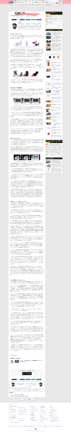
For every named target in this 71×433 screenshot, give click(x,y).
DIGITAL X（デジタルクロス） (23, 414)
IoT (43, 4)
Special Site (50, 30)
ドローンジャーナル (13, 414)
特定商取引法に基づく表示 (59, 426)
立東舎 (32, 412)
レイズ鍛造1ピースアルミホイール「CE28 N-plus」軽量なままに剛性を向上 (56, 33)
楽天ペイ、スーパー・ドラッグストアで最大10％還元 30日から (56, 101)
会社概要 (45, 426)
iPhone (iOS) (33, 4)
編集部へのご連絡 (32, 426)
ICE (50, 406)
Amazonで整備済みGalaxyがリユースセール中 (55, 23)
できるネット (12, 420)
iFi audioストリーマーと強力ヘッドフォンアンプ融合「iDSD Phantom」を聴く (56, 49)
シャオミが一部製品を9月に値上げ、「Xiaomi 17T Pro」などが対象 (56, 114)
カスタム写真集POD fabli (55, 418)
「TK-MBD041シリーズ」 (22, 65)
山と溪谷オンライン (34, 415)
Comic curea (53, 409)
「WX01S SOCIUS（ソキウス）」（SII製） (33, 67)
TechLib (42, 422)
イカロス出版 (42, 406)
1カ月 (60, 14)
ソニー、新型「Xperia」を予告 (52, 19)
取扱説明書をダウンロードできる (18, 177)
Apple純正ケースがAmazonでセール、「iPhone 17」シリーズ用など (56, 66)
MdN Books (43, 417)
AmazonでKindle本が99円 (55, 107)
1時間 (48, 14)
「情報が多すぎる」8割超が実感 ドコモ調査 (54, 18)
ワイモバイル (23, 4)
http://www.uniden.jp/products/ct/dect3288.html (19, 396)
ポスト (15, 19)
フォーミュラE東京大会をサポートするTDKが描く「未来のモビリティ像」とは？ (56, 37)
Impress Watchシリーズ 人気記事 (54, 140)
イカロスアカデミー (44, 414)
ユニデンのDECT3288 (31, 35)
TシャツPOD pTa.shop (54, 417)
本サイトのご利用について (12, 426)
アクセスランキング (51, 12)
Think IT (11, 407)
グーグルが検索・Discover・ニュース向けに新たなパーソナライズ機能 (56, 124)
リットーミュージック (34, 407)
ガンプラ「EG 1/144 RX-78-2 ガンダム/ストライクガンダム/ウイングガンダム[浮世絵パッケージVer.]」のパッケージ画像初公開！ (55, 152)
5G (41, 4)
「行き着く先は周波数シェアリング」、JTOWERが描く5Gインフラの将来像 (56, 91)
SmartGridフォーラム (22, 407)
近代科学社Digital (34, 420)
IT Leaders (11, 412)
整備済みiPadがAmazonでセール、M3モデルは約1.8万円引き (56, 136)
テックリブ (41, 420)
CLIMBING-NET (33, 417)
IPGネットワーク (52, 415)
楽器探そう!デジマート (34, 409)
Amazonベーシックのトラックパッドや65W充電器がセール (56, 79)
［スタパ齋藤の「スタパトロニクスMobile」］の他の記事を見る (27, 389)
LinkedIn (39, 19)
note (34, 19)
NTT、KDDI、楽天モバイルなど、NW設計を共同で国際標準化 (56, 84)
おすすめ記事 (50, 158)
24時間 (52, 14)
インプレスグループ (50, 426)
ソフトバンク (17, 4)
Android (38, 4)
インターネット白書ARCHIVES (14, 422)
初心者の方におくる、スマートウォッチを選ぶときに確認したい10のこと (56, 165)
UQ (26, 4)
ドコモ (10, 4)
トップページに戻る (27, 399)
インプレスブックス (22, 418)
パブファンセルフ (53, 414)
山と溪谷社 (32, 414)
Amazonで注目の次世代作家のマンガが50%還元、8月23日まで (56, 73)
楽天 (29, 4)
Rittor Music (32, 406)
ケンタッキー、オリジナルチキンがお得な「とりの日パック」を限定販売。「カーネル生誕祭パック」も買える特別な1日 (55, 147)
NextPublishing (21, 420)
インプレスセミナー (22, 412)
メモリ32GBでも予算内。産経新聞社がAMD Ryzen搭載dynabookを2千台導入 (56, 45)
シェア (23, 19)
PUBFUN (51, 412)
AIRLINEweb (43, 407)
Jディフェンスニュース (44, 409)
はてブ (28, 19)
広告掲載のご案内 (25, 426)
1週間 (56, 14)
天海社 (52, 407)
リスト (18, 19)
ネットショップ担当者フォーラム (24, 409)
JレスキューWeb (43, 412)
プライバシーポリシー (39, 426)
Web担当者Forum (12, 409)
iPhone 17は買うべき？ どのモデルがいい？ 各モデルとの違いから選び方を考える (56, 169)
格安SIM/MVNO (48, 4)
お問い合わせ (20, 426)
